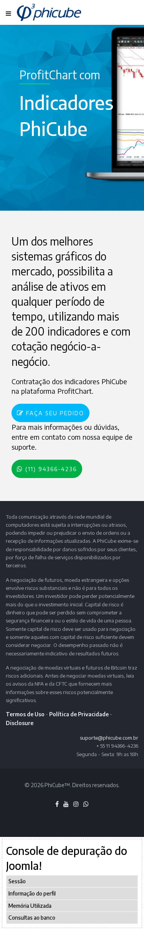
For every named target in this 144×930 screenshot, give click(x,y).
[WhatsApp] (86, 804)
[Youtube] (66, 804)
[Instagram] (76, 804)
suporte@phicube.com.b (108, 737)
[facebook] (57, 804)
